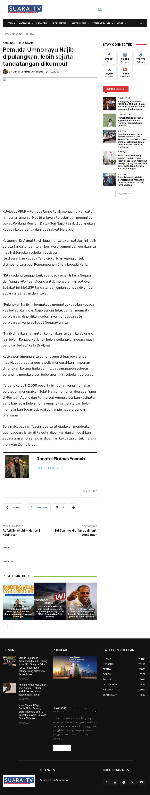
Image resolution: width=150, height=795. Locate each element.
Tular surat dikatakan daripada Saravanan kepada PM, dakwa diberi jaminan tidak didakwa (81, 613)
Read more (62, 747)
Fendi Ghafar (76, 708)
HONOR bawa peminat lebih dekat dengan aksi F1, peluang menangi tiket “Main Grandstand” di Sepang (50, 611)
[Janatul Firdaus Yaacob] (6, 71)
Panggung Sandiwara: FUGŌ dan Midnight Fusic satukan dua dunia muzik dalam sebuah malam (132, 105)
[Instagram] (115, 782)
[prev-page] (5, 626)
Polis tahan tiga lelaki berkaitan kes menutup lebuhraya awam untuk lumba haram (131, 181)
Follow (125, 54)
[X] (132, 782)
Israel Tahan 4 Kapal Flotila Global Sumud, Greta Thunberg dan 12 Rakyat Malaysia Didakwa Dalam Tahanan (32, 712)
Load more (124, 194)
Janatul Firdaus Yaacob (27, 71)
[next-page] (11, 626)
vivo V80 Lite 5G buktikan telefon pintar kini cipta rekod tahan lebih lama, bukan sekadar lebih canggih (73, 693)
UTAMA (29, 43)
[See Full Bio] (57, 468)
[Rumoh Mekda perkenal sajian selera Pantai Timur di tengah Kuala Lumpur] (109, 120)
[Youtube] (141, 782)
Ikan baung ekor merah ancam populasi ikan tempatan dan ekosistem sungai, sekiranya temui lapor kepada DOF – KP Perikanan (132, 140)
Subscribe (125, 68)
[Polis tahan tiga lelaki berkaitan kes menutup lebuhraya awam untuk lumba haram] (109, 179)
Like (109, 54)
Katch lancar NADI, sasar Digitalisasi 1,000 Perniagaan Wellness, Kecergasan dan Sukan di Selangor (18, 611)
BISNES (49, 603)
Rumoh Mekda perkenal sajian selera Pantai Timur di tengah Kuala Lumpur (130, 122)
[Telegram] (123, 782)
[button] (142, 23)
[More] (73, 507)
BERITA (30, 34)
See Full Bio (46, 468)
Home (6, 34)
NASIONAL (18, 34)
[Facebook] (106, 782)
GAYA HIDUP (17, 603)
